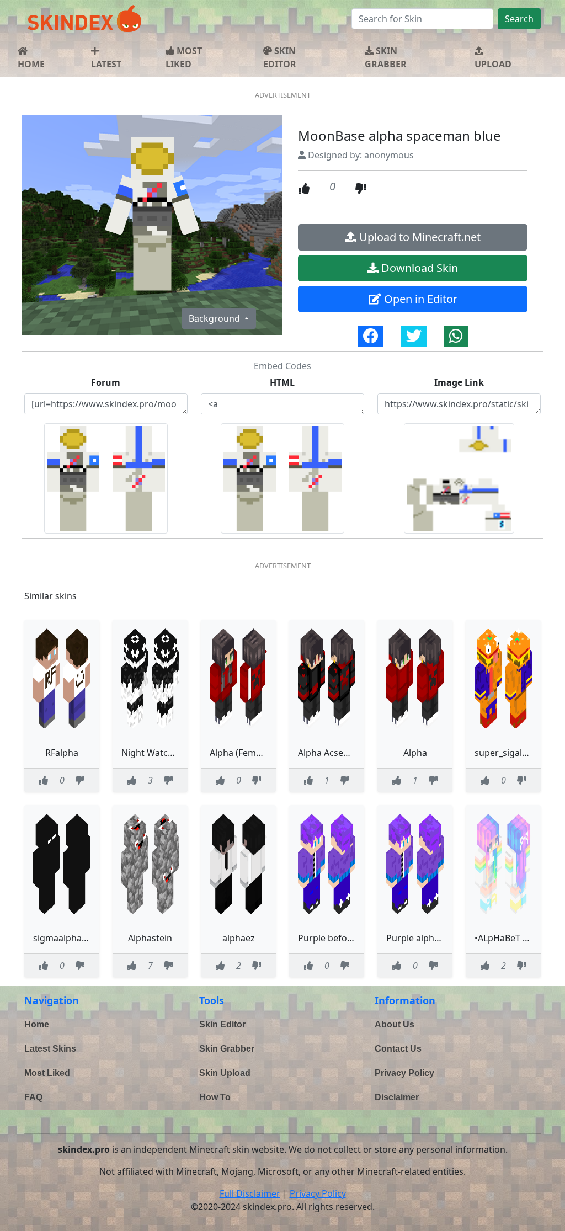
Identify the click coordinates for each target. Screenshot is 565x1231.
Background (215, 318)
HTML (282, 382)
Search (519, 19)
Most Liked (47, 1073)
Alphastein (150, 938)
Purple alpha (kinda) (428, 938)
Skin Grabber (226, 1048)
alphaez (238, 938)
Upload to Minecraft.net (418, 237)
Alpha (415, 753)
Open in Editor (419, 298)
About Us (394, 1024)
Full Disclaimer (250, 1193)
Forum (105, 382)
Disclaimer (397, 1097)
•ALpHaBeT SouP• (511, 938)
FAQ (33, 1097)
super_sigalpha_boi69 (520, 753)
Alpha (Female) (240, 753)
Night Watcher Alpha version (181, 753)
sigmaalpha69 (62, 938)
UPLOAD (493, 64)
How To (215, 1097)
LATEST (106, 64)
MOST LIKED (184, 57)
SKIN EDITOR (279, 57)
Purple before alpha (339, 938)
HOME (31, 64)
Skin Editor (222, 1024)
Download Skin (418, 267)
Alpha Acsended (331, 753)
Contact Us (398, 1048)
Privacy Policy (404, 1073)
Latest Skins (50, 1048)
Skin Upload (224, 1073)
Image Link (459, 382)
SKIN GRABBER (386, 57)
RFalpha (61, 753)
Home (36, 1024)
